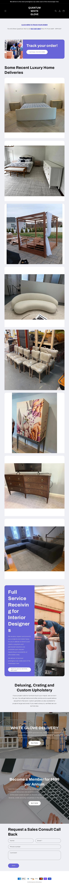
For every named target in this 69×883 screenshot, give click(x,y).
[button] (5, 11)
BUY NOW (34, 803)
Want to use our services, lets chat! (19, 669)
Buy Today (34, 743)
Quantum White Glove (36, 882)
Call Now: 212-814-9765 (37, 52)
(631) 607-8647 (36, 29)
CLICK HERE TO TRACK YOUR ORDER (34, 25)
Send (13, 865)
